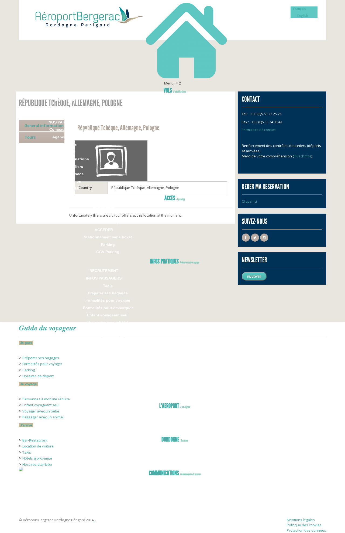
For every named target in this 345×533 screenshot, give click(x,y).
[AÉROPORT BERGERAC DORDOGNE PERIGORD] (32, 508)
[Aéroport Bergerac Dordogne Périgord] (172, 40)
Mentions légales (301, 519)
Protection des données (306, 530)
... (95, 519)
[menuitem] (175, 91)
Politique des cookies (304, 525)
